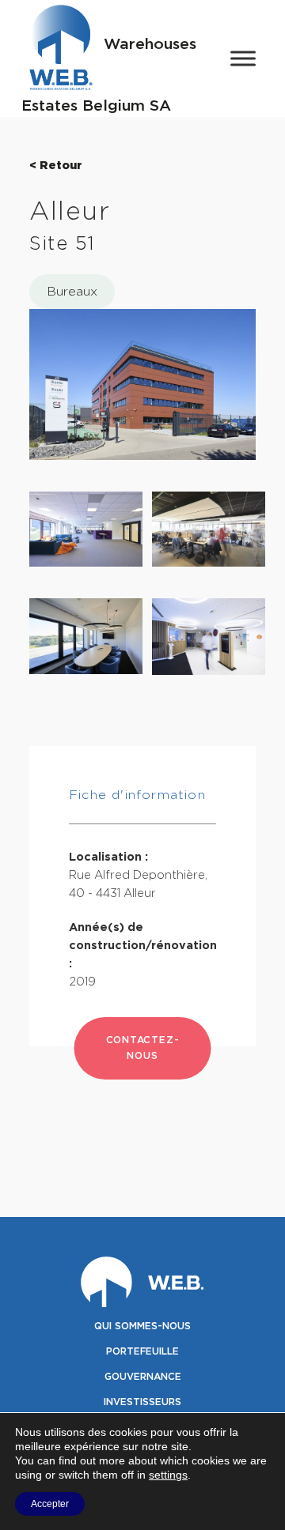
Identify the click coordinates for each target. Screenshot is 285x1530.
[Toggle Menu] (243, 58)
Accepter (50, 1503)
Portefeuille (142, 1351)
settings (168, 1474)
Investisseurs (142, 1402)
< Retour (55, 165)
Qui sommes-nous (142, 1326)
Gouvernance (142, 1376)
